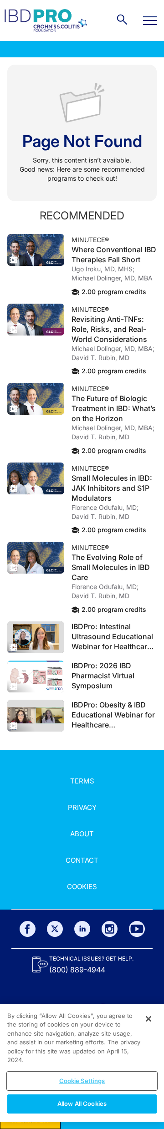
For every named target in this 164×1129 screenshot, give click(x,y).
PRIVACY (82, 807)
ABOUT (82, 833)
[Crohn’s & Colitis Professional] (46, 20)
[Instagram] (110, 929)
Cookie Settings (82, 1080)
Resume (35, 250)
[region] (82, 1063)
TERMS (82, 781)
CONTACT (82, 860)
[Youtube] (137, 929)
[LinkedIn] (82, 929)
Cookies (82, 886)
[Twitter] (55, 929)
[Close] (148, 1019)
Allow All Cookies (82, 1103)
